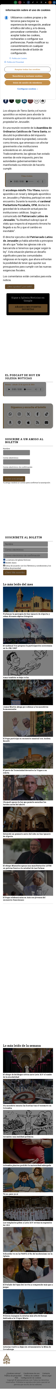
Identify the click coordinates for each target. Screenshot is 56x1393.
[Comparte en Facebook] (6, 101)
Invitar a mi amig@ (14, 478)
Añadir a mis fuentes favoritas (28, 308)
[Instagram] (20, 2)
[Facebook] (28, 2)
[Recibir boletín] (31, 101)
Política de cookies (31, 1376)
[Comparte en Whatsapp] (19, 101)
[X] (24, 2)
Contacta (46, 1373)
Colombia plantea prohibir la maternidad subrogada (27, 1165)
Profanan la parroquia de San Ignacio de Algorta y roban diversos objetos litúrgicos (26, 615)
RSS (16, 1378)
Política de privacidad (12, 568)
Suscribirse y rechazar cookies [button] (27, 76)
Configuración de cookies (31, 1378)
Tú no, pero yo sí (10, 1194)
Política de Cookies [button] (19, 58)
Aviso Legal (46, 1376)
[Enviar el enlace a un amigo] (37, 101)
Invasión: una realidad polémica (18, 1137)
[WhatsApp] (15, 2)
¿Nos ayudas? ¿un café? (19, 286)
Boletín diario (11, 563)
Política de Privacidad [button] (15, 62)
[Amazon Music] (37, 2)
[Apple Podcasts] (45, 2)
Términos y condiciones (37, 566)
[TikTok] (32, 2)
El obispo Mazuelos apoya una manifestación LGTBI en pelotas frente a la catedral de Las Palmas (27, 867)
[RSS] (50, 2)
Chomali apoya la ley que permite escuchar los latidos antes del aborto (24, 803)
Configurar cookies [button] (27, 89)
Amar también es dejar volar (16, 677)
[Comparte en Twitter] (12, 101)
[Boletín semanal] (54, 2)
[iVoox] (41, 2)
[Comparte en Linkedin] (25, 101)
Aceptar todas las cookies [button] (27, 69)
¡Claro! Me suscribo (15, 572)
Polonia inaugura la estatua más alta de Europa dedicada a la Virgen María (25, 1317)
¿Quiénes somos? (13, 1373)
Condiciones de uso (31, 1373)
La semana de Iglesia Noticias (18, 560)
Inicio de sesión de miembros (27, 83)
